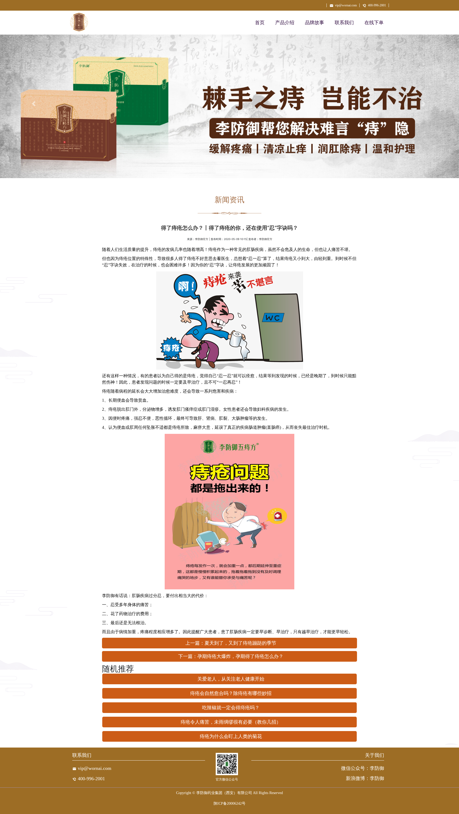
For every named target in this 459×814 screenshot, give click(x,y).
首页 (260, 22)
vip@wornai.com (346, 5)
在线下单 (374, 22)
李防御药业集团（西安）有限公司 (224, 793)
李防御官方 (201, 239)
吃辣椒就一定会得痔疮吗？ (231, 707)
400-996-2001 (377, 5)
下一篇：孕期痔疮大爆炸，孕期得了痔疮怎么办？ (230, 656)
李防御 (108, 595)
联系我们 (344, 22)
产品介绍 (284, 22)
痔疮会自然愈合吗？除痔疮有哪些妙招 (230, 693)
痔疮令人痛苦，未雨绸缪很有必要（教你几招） (231, 722)
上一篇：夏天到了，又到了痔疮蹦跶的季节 (230, 643)
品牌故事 (314, 22)
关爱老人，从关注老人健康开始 (230, 679)
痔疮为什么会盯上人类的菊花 (231, 736)
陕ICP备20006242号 (229, 803)
